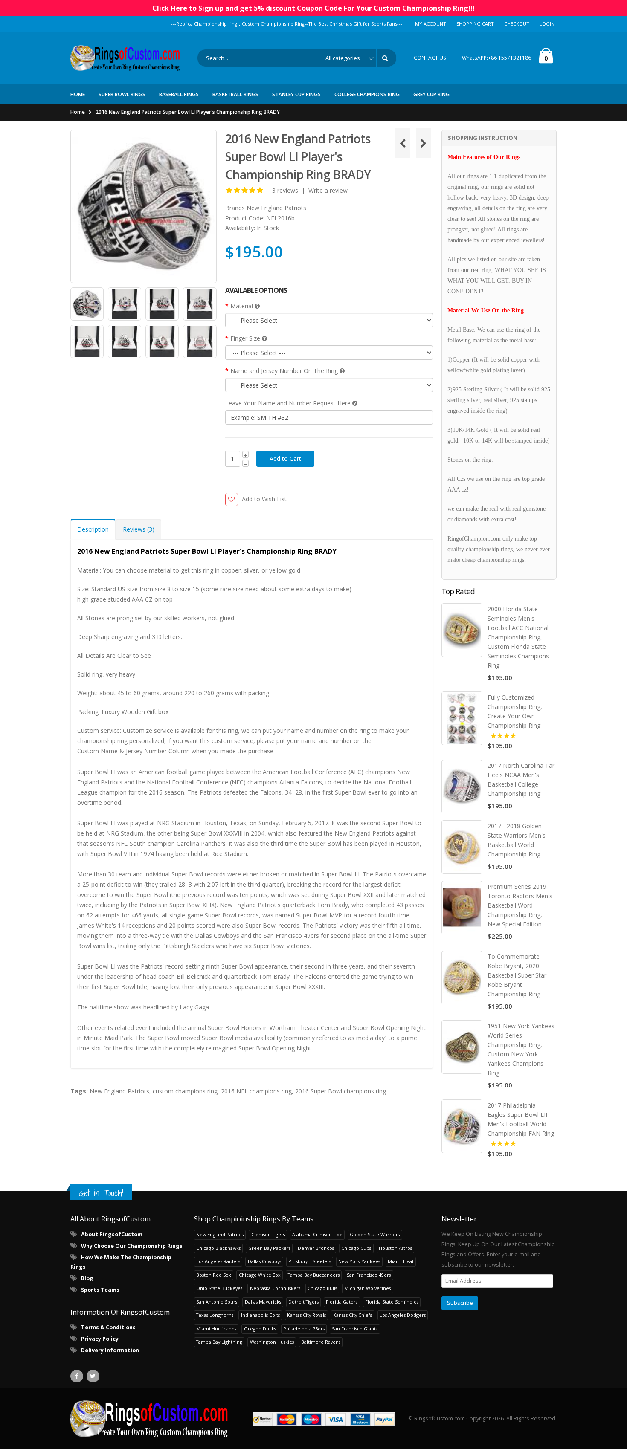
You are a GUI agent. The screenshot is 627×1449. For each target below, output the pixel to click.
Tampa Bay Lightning (219, 1342)
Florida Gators (341, 1302)
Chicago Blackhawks (218, 1248)
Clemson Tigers (268, 1234)
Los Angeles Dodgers (403, 1315)
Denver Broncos (316, 1248)
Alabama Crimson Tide (317, 1234)
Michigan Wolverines (367, 1288)
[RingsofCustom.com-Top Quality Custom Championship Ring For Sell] (149, 1418)
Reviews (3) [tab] (138, 529)
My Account (430, 23)
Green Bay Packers (269, 1248)
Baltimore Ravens (320, 1342)
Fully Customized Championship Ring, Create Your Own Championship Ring (515, 711)
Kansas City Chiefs (352, 1315)
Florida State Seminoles (391, 1302)
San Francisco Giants (354, 1328)
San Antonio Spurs (216, 1302)
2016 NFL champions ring (256, 1091)
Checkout (516, 23)
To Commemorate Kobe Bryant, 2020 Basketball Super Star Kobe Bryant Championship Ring (517, 975)
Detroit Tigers (303, 1302)
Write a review (328, 190)
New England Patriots (276, 208)
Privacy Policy (100, 1338)
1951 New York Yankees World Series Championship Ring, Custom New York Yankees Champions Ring (521, 1049)
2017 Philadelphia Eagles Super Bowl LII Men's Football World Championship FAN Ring (521, 1119)
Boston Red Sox (213, 1275)
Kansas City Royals (306, 1315)
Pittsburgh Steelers (309, 1261)
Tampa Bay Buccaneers (314, 1275)
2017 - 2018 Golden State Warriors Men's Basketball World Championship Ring (517, 840)
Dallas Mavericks (263, 1302)
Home (77, 112)
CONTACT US (430, 57)
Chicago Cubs (356, 1248)
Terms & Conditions (108, 1327)
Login (547, 23)
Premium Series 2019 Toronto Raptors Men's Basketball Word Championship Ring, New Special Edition (520, 905)
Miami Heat (401, 1261)
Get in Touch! (101, 1193)
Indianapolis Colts (260, 1315)
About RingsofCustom (111, 1234)
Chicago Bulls (322, 1288)
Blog (87, 1278)
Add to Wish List (264, 499)
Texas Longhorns (214, 1315)
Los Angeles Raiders (218, 1261)
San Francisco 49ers (369, 1275)
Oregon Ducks (260, 1328)
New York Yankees (359, 1261)
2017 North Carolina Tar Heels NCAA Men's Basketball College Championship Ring (521, 779)
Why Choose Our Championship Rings (132, 1245)
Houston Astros (395, 1248)
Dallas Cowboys (264, 1261)
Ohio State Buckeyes (219, 1288)
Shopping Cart (475, 23)
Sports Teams (100, 1289)
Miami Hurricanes (216, 1328)
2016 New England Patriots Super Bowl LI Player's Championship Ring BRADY (188, 112)
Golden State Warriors (375, 1234)
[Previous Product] (402, 143)
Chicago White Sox (260, 1275)
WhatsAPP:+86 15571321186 (496, 57)
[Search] (386, 58)
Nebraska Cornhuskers (275, 1288)
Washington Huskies (272, 1342)
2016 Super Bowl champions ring (340, 1091)
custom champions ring (185, 1091)
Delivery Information (110, 1350)
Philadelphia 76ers (304, 1328)
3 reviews (285, 190)
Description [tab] (93, 529)
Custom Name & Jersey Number (122, 751)
